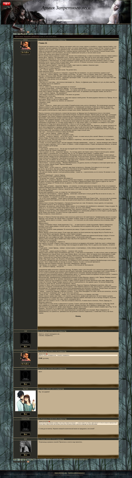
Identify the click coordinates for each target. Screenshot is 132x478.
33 (65, 351)
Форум (14, 33)
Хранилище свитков (22, 33)
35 (63, 388)
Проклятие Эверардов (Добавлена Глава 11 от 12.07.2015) (48, 33)
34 (65, 368)
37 (63, 439)
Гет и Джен (30, 33)
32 (65, 331)
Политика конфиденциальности (76, 472)
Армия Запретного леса (61, 472)
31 (65, 39)
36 (65, 418)
